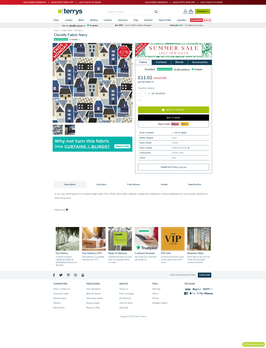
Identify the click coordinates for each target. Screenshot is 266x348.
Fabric (143, 62)
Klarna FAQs (59, 307)
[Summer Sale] (201, 20)
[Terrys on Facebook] (54, 275)
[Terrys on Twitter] (61, 275)
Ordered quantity (179, 147)
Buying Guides (93, 303)
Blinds (179, 62)
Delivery (57, 303)
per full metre (145, 81)
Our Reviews (125, 298)
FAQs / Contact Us (61, 289)
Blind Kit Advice (93, 293)
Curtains (161, 62)
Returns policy (59, 298)
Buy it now (173, 117)
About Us (123, 289)
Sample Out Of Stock (173, 167)
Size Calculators (93, 289)
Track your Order (61, 293)
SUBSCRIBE (204, 275)
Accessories (200, 62)
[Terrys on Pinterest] (68, 275)
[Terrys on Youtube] (83, 275)
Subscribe (123, 307)
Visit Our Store (125, 303)
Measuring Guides (94, 298)
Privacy (155, 298)
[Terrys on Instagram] (75, 275)
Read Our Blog (93, 307)
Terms (155, 293)
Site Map (156, 289)
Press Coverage (126, 293)
